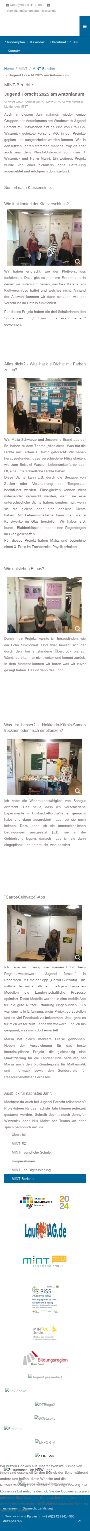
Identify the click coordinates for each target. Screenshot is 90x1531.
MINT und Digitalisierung (31, 1170)
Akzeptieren (12, 1521)
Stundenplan (15, 42)
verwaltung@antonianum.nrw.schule (31, 11)
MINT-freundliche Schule (31, 1152)
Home (9, 69)
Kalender (37, 42)
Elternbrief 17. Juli (64, 42)
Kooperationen (23, 1161)
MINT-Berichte (43, 69)
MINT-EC (19, 1144)
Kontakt (14, 51)
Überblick (19, 1135)
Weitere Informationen (45, 1528)
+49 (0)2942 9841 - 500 (26, 5)
